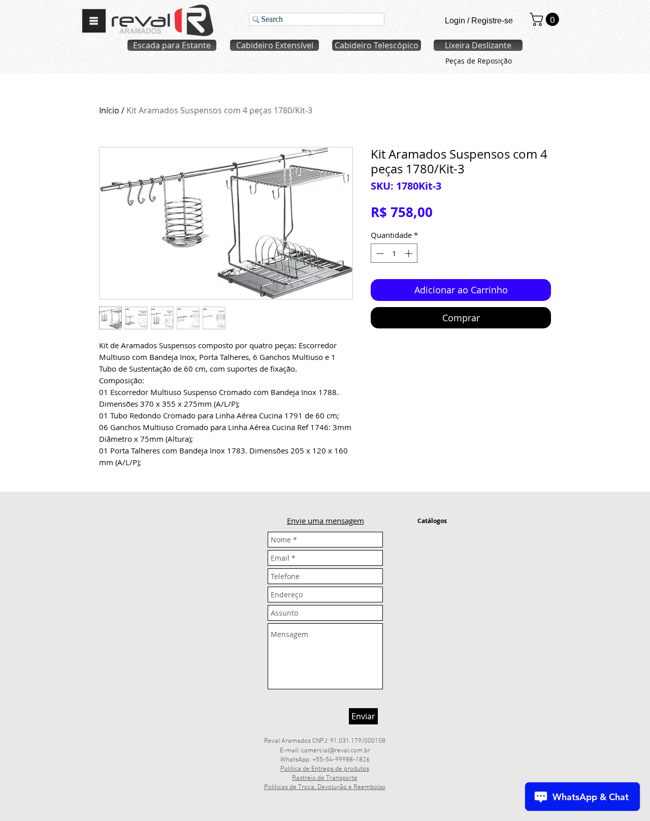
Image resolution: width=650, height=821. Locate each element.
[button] (94, 21)
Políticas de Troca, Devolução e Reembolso (324, 787)
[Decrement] (379, 253)
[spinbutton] (394, 253)
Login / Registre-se (479, 20)
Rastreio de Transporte (325, 778)
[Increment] (409, 253)
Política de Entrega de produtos (324, 769)
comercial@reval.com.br (335, 751)
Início (109, 110)
